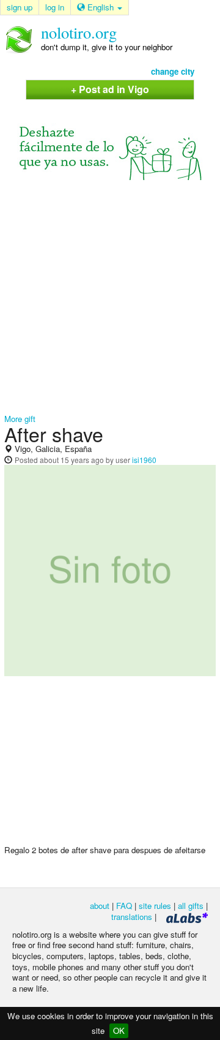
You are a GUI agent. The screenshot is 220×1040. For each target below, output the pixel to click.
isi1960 (144, 459)
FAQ (124, 905)
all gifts (191, 905)
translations (131, 916)
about (99, 905)
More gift (19, 418)
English (100, 7)
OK (119, 1030)
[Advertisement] (110, 297)
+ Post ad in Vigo (110, 89)
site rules (155, 905)
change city (172, 71)
